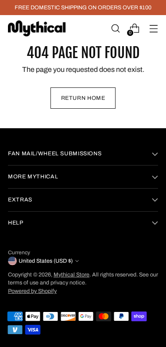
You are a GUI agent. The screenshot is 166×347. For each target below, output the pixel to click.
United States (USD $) (46, 261)
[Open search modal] (115, 29)
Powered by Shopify (32, 291)
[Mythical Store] (37, 28)
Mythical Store (71, 275)
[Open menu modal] (153, 29)
